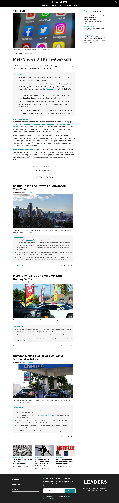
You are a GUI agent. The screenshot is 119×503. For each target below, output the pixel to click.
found (25, 257)
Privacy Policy (55, 498)
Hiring (85, 14)
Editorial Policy (95, 488)
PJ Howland (17, 192)
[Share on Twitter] (45, 170)
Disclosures (88, 488)
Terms (83, 488)
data (26, 329)
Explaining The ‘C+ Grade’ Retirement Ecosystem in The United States (42, 463)
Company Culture (18, 457)
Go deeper (17, 266)
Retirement (38, 457)
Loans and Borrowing (35, 282)
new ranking (29, 240)
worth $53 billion (50, 410)
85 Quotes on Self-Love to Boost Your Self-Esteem (94, 29)
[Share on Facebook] (42, 170)
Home (33, 166)
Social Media (21, 11)
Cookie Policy (103, 486)
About (93, 486)
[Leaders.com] (59, 2)
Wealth (62, 6)
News (37, 166)
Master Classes (72, 6)
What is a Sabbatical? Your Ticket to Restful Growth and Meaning (95, 37)
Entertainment (60, 457)
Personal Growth (89, 26)
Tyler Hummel (19, 53)
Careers (97, 486)
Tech (30, 192)
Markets (31, 362)
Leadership (53, 6)
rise (40, 335)
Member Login (103, 488)
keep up (21, 340)
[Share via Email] (47, 170)
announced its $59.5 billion (49, 415)
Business (45, 6)
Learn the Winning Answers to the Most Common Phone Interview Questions (94, 17)
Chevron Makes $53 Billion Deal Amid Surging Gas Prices (38, 357)
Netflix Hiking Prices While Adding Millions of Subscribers (64, 462)
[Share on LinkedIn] (50, 170)
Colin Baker (17, 282)
